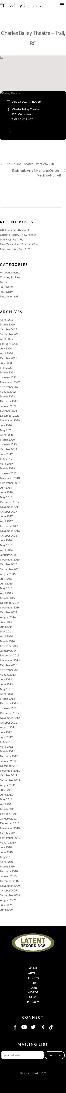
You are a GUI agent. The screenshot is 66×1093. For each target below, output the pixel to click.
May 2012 (6, 741)
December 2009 (9, 880)
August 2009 (8, 900)
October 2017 (8, 511)
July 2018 (6, 487)
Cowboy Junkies (10, 277)
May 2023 (6, 367)
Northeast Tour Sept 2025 (15, 249)
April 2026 (6, 319)
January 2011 (8, 818)
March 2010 (7, 866)
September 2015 (10, 569)
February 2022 (9, 401)
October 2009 (8, 890)
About (33, 973)
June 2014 (6, 626)
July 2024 (6, 348)
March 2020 (7, 439)
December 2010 (9, 823)
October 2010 (8, 833)
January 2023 (8, 377)
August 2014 (8, 617)
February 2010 (9, 871)
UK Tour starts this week (15, 230)
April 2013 (6, 693)
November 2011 (10, 770)
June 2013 (6, 684)
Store (33, 982)
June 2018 (6, 492)
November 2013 (10, 660)
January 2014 (8, 650)
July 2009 (6, 904)
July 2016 (6, 540)
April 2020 (6, 434)
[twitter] (33, 1026)
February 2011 (9, 813)
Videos (33, 992)
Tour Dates (6, 286)
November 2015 (10, 559)
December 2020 (9, 415)
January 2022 (8, 406)
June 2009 (6, 909)
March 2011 (7, 809)
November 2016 (10, 530)
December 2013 (9, 655)
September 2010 (10, 837)
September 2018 (10, 482)
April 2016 (6, 550)
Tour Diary (6, 291)
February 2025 (9, 343)
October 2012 (8, 722)
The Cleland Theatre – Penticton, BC (30, 164)
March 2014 (7, 641)
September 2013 (10, 669)
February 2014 (9, 645)
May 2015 (6, 588)
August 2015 (8, 574)
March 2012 (7, 751)
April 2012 (6, 746)
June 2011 (6, 794)
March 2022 (7, 396)
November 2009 (10, 885)
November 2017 (10, 506)
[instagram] (42, 1026)
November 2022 (10, 382)
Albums (33, 978)
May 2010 (6, 856)
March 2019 (7, 468)
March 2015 (7, 597)
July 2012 (6, 732)
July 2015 (6, 578)
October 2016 (8, 535)
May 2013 (6, 689)
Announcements (10, 272)
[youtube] (24, 1026)
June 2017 (6, 516)
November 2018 (10, 478)
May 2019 (6, 458)
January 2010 (8, 876)
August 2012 (8, 727)
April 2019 (6, 463)
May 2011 (6, 799)
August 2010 (8, 842)
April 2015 (6, 593)
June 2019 (6, 454)
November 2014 (10, 607)
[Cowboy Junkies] (20, 5)
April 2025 (6, 338)
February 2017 (9, 526)
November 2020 (10, 420)
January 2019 (8, 473)
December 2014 (9, 602)
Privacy (33, 1002)
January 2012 (8, 761)
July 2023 (6, 362)
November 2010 (10, 828)
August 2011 (8, 785)
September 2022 (10, 386)
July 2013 (6, 679)
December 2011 (9, 765)
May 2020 (6, 430)
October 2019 (8, 449)
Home (33, 968)
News (3, 282)
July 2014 (6, 621)
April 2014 (6, 636)
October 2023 (8, 358)
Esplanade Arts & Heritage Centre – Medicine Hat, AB (36, 173)
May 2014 (6, 631)
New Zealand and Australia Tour (19, 244)
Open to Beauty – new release (18, 234)
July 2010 (6, 847)
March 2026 (7, 324)
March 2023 (7, 372)
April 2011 (6, 804)
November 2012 (10, 717)
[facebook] (15, 1026)
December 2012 (9, 713)
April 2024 (6, 353)
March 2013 (7, 698)
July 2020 (6, 425)
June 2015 (6, 583)
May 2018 (6, 497)
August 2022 (8, 391)
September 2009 (10, 895)
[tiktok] (51, 1026)
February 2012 (9, 756)
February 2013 (9, 703)
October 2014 (8, 612)
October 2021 (8, 410)
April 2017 (6, 521)
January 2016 (8, 554)
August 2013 (8, 674)
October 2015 (8, 564)
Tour (33, 987)
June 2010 (6, 852)
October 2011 (8, 775)
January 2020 (8, 444)
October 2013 (8, 665)
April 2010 (6, 861)
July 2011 (6, 789)
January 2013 (8, 708)
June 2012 (6, 737)
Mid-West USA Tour (12, 239)
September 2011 (10, 780)
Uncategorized (9, 296)
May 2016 (6, 545)
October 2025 (8, 329)
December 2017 (9, 502)
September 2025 (10, 334)
